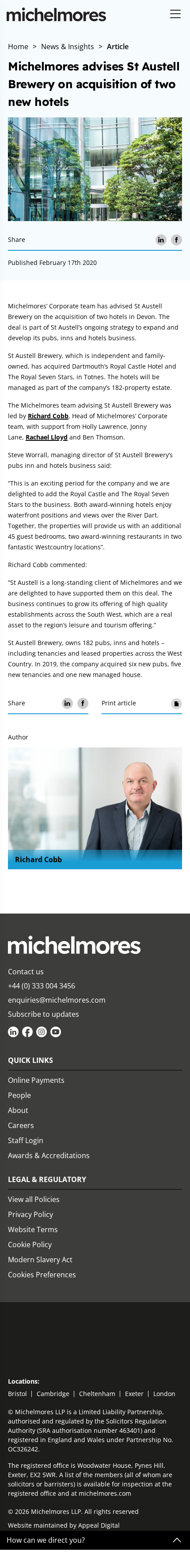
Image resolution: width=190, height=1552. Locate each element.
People (19, 1095)
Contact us (26, 971)
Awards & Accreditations (49, 1155)
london (164, 1393)
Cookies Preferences (42, 1275)
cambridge (53, 1393)
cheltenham (97, 1393)
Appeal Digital (99, 1525)
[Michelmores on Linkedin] (13, 1032)
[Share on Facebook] (176, 239)
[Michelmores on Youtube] (55, 1032)
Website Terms (33, 1229)
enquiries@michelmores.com (57, 1000)
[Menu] (175, 14)
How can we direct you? (46, 1540)
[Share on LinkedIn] (161, 239)
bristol (17, 1393)
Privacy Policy (30, 1214)
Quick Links (30, 1060)
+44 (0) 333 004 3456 (41, 986)
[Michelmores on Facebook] (27, 1032)
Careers (21, 1125)
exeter (134, 1393)
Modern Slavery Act (40, 1259)
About (18, 1110)
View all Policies (34, 1199)
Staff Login (25, 1140)
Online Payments (36, 1080)
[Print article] (176, 703)
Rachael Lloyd (47, 437)
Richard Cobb (48, 416)
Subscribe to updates (43, 1014)
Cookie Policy (30, 1244)
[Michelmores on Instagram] (41, 1032)
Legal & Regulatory (47, 1179)
